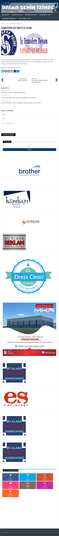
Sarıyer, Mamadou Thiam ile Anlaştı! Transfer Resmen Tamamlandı (20, 103)
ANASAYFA (7, 15)
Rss (10, 495)
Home (2, 23)
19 (44, 487)
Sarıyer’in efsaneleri (10, 18)
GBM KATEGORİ (17, 15)
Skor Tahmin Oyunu (24, 18)
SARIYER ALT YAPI (45, 15)
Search (29, 149)
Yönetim (7, 23)
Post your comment (8, 134)
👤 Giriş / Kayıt (6, 2)
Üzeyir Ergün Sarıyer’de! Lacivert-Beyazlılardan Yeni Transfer (19, 97)
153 (45, 478)
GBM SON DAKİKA (31, 15)
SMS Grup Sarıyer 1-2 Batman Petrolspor (13, 92)
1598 (28, 487)
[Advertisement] (29, 508)
